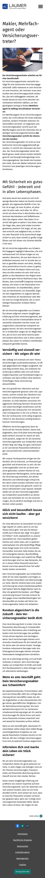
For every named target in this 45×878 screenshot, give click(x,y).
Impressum (23, 834)
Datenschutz (22, 846)
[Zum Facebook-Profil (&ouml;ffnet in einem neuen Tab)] (17, 826)
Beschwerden (22, 858)
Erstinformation (22, 852)
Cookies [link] (22, 864)
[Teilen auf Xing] (41, 816)
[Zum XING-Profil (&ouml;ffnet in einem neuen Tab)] (22, 826)
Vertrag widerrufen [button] (22, 872)
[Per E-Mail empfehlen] (27, 826)
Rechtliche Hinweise (22, 840)
